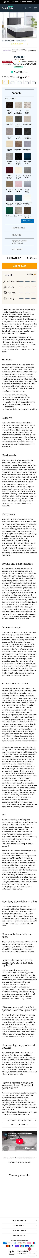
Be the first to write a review (19, 1162)
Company (19, 1226)
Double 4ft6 (19, 82)
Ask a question (19, 1125)
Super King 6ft (34, 82)
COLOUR (10, 98)
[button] (19, 44)
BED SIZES (15, 77)
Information (19, 1231)
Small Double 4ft (12, 82)
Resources (19, 1236)
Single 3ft (5, 82)
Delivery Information (19, 1120)
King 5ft (27, 82)
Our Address (19, 1220)
